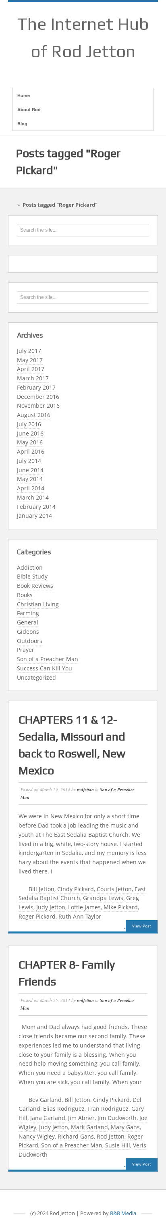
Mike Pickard (121, 907)
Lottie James (84, 907)
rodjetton (85, 789)
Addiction (30, 567)
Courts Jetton (114, 889)
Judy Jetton (50, 907)
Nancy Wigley (37, 1136)
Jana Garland (47, 1118)
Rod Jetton (110, 1136)
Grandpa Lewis (103, 898)
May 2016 (30, 442)
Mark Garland (89, 1127)
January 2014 (34, 515)
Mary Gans (125, 1127)
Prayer (25, 649)
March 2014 (33, 497)
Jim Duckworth (117, 1118)
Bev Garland (45, 1100)
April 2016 (30, 451)
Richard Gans (76, 1136)
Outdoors (29, 641)
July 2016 (29, 424)
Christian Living (38, 604)
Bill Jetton (41, 889)
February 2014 (36, 506)
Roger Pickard (37, 916)
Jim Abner (81, 1118)
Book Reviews (35, 585)
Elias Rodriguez (64, 1108)
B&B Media (123, 1213)
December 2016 (38, 396)
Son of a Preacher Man (47, 659)
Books (25, 595)
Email (62, 70)
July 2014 (29, 461)
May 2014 (30, 479)
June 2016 (30, 433)
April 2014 (30, 488)
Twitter (104, 70)
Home (23, 95)
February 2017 (36, 387)
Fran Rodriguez (108, 1108)
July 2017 (29, 351)
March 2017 (33, 378)
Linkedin (93, 70)
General (27, 622)
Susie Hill (117, 1145)
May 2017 (30, 360)
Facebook (72, 70)
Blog (22, 123)
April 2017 (30, 369)
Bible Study (32, 576)
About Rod (29, 109)
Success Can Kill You (44, 668)
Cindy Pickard (75, 889)
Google (83, 70)
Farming (28, 613)
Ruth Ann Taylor (79, 916)
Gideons (28, 631)
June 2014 (30, 470)
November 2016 (38, 405)
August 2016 (33, 415)
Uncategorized (36, 677)
